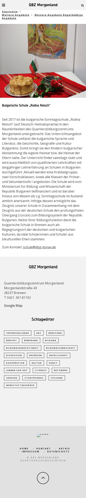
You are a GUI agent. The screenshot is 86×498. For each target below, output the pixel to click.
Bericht (11, 340)
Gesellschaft (58, 355)
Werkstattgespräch (20, 385)
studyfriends (34, 378)
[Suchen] (82, 5)
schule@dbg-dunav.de (39, 247)
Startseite (10, 11)
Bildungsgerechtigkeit (22, 348)
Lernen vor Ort (17, 370)
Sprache (11, 378)
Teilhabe (57, 378)
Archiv (64, 448)
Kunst (53, 363)
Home (24, 448)
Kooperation (15, 363)
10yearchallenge (17, 333)
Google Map (13, 305)
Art (38, 333)
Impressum (30, 451)
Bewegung (31, 340)
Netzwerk (61, 370)
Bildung (50, 340)
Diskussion (14, 355)
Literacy (41, 370)
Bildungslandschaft (60, 348)
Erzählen (35, 355)
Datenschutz (58, 451)
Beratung (55, 333)
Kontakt (43, 448)
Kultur (37, 363)
